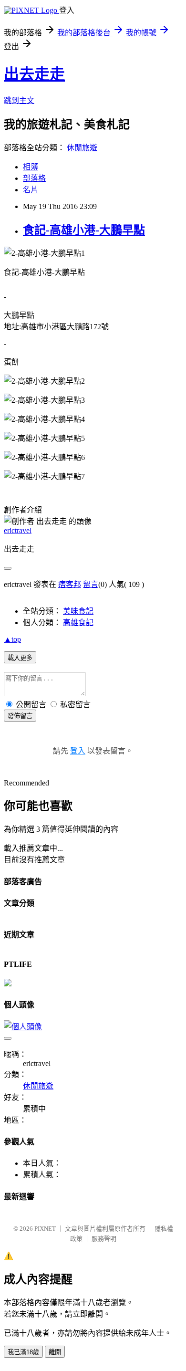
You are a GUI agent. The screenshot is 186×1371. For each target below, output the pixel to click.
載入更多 (20, 657)
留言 (90, 584)
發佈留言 (20, 716)
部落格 (34, 178)
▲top (12, 639)
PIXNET (45, 1228)
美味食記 (78, 611)
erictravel (17, 530)
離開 (55, 1352)
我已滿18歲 (23, 1352)
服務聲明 (104, 1238)
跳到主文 (19, 100)
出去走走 (34, 74)
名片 (30, 190)
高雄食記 (78, 622)
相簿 (30, 167)
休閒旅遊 (82, 148)
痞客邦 (69, 584)
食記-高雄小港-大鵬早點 (84, 230)
